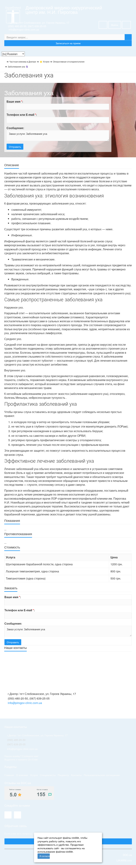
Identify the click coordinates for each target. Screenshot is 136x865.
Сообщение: (15, 128)
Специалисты (48, 775)
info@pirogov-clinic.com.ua (25, 703)
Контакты (76, 775)
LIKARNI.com (124, 860)
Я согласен (44, 856)
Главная (9, 775)
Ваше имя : (15, 101)
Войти (114, 25)
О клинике (22, 775)
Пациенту (63, 775)
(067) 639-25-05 (37, 26)
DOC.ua (127, 855)
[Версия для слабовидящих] (103, 25)
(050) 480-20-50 (17, 26)
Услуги (34, 775)
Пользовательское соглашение (102, 775)
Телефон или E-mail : (22, 115)
